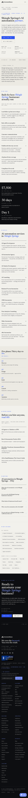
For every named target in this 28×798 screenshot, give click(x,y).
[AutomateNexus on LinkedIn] (2, 653)
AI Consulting (19, 536)
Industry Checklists (19, 757)
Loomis (10, 565)
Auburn (16, 565)
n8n (16, 689)
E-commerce (18, 723)
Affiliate (3, 754)
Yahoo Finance (14, 59)
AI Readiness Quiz (19, 750)
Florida (3, 777)
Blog (16, 741)
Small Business (5, 720)
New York (4, 775)
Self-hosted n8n (18, 701)
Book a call (6, 615)
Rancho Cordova (6, 568)
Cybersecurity (5, 709)
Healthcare (17, 718)
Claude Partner (5, 725)
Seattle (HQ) (4, 766)
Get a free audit (8, 41)
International (4, 779)
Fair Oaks (5, 565)
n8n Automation (6, 545)
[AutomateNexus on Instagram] (7, 653)
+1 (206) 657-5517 (6, 647)
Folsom (4, 562)
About (3, 741)
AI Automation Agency (20, 533)
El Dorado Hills (14, 559)
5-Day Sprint (18, 759)
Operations (4, 718)
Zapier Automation (7, 551)
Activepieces (18, 696)
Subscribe (18, 678)
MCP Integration (18, 703)
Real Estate (17, 720)
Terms (8, 792)
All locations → (5, 781)
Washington (4, 768)
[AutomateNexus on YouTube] (10, 653)
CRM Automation (21, 539)
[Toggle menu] (25, 2)
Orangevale (18, 562)
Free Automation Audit (20, 752)
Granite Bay (10, 562)
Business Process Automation (9, 539)
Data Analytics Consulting (8, 542)
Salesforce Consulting (16, 545)
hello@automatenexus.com (8, 649)
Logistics (17, 729)
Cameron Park (6, 559)
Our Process (4, 732)
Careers (3, 750)
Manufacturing (18, 725)
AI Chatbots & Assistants (7, 700)
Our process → (5, 356)
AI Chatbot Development (8, 536)
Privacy (3, 792)
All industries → (18, 734)
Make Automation (20, 542)
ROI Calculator (18, 745)
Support (3, 759)
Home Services (18, 732)
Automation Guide (19, 743)
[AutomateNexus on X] (4, 653)
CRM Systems (18, 705)
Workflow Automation (19, 548)
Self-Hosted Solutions (7, 548)
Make (16, 692)
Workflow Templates (19, 754)
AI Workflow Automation (7, 695)
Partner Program (5, 752)
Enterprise (4, 723)
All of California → (16, 568)
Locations (7, 7)
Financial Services (19, 727)
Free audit (17, 615)
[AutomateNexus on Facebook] (12, 653)
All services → (5, 711)
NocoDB (17, 698)
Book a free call (8, 37)
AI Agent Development (7, 533)
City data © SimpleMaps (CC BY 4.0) (11, 790)
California (15, 7)
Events (3, 757)
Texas (3, 772)
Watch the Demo (5, 729)
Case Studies (5, 748)
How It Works (5, 727)
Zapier (16, 694)
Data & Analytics (5, 707)
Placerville (22, 559)
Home (3, 7)
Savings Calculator (19, 748)
